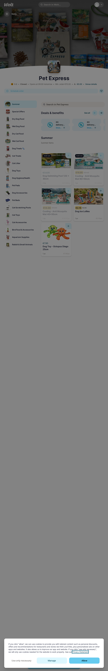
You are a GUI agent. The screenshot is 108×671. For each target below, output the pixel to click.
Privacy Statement (80, 652)
